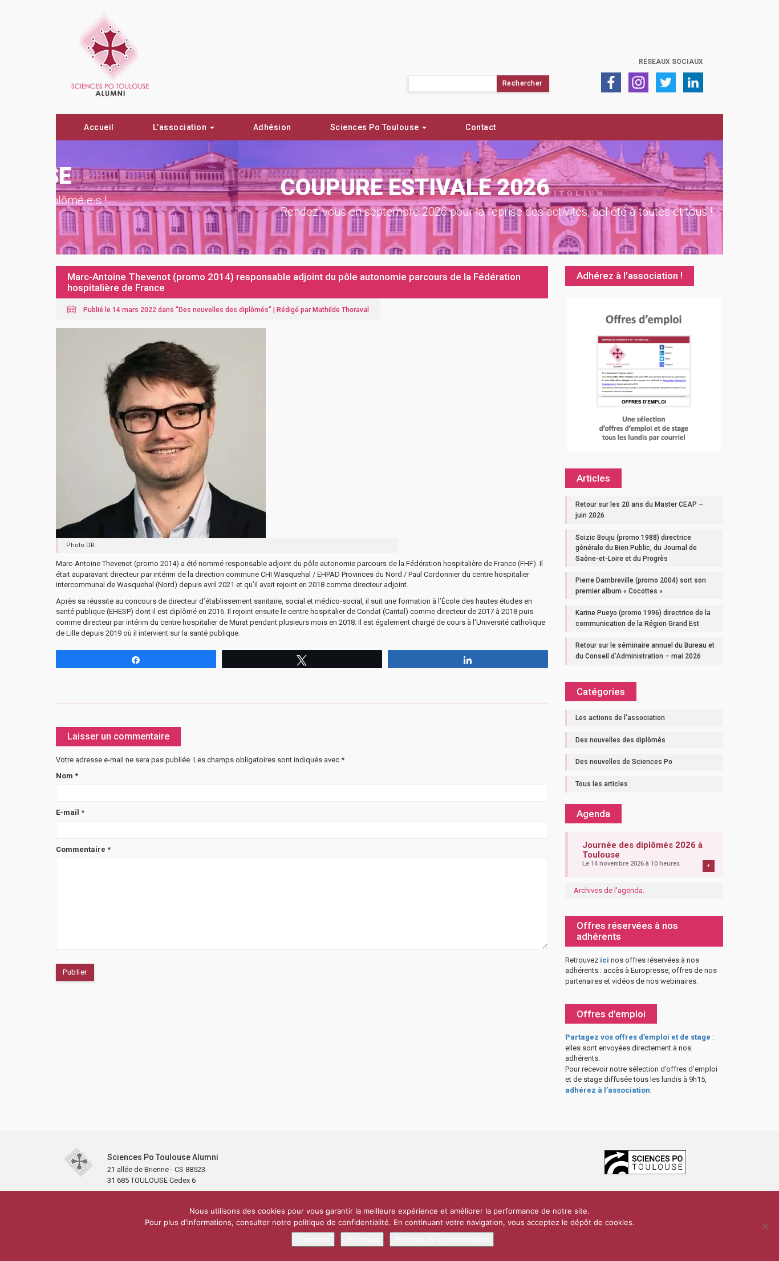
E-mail (70, 812)
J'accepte (313, 1239)
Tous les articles (601, 784)
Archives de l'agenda (608, 890)
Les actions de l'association (620, 718)
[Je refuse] (764, 1226)
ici (604, 960)
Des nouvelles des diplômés (223, 310)
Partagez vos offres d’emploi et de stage (638, 1037)
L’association (181, 127)
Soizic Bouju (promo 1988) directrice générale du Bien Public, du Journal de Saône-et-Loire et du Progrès (636, 548)
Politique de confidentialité (441, 1239)
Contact (480, 127)
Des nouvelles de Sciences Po (623, 762)
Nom (67, 775)
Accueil (99, 127)
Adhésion (272, 127)
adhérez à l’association (607, 1090)
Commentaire (83, 849)
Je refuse (362, 1239)
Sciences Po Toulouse (375, 127)
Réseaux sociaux (671, 62)
